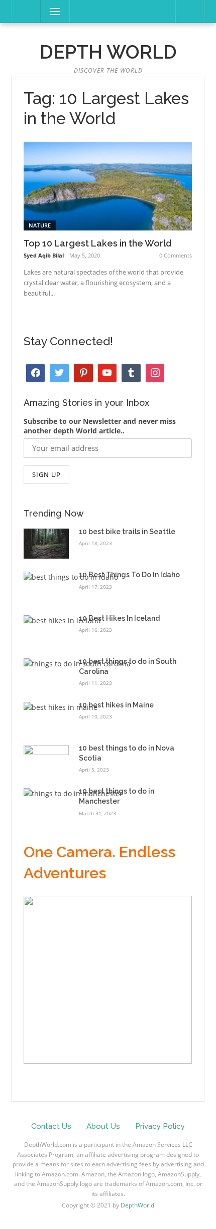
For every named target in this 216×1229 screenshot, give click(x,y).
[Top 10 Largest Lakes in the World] (108, 185)
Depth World (108, 52)
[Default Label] (107, 373)
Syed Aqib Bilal (44, 255)
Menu (50, 11)
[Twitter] (59, 373)
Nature (40, 225)
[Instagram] (83, 373)
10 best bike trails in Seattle (127, 532)
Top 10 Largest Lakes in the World (98, 243)
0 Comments (175, 255)
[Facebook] (36, 373)
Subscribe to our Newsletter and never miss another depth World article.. (100, 425)
